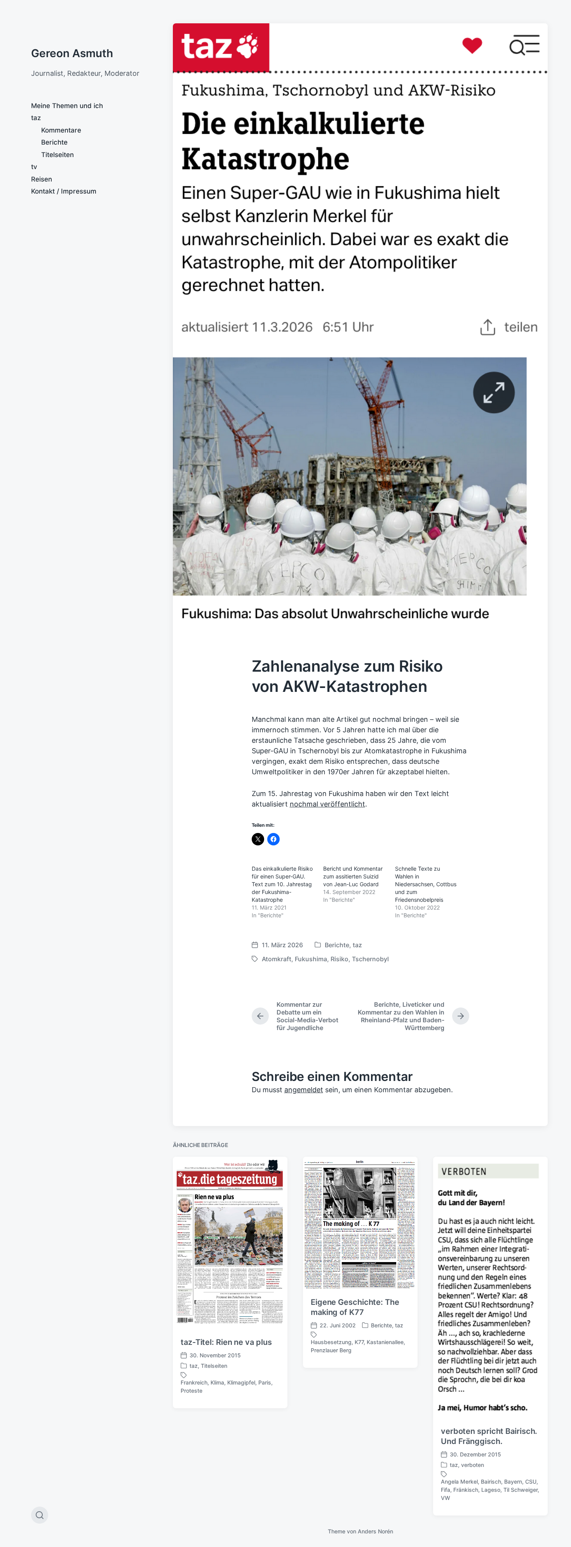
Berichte (54, 142)
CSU (530, 1481)
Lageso (490, 1489)
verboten (472, 1464)
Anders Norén (375, 1531)
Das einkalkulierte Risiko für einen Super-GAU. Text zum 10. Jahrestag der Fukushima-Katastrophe (282, 884)
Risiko (339, 959)
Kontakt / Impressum (63, 191)
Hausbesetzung (331, 1342)
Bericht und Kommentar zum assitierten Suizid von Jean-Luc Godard (353, 876)
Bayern (513, 1481)
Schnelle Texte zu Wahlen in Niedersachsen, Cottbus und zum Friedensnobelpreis (425, 884)
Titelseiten (57, 155)
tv (34, 167)
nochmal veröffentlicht (327, 804)
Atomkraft (276, 959)
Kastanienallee (385, 1342)
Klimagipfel (241, 1382)
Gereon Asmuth (72, 53)
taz (36, 118)
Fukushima (311, 959)
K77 (359, 1342)
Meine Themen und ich (67, 106)
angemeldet (303, 1090)
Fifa (445, 1489)
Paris (264, 1382)
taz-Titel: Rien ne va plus (226, 1342)
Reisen (41, 179)
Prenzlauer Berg (331, 1350)
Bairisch (491, 1481)
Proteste (191, 1390)
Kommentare (61, 130)
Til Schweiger (520, 1489)
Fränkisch (465, 1489)
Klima (217, 1382)
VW (445, 1498)
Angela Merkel (459, 1481)
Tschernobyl (370, 959)
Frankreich (194, 1382)
